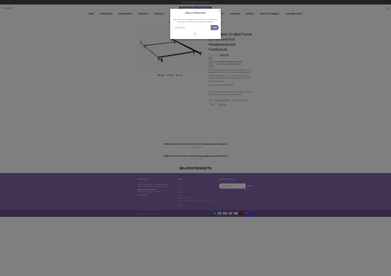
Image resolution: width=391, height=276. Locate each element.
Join (215, 27)
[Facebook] (195, 34)
